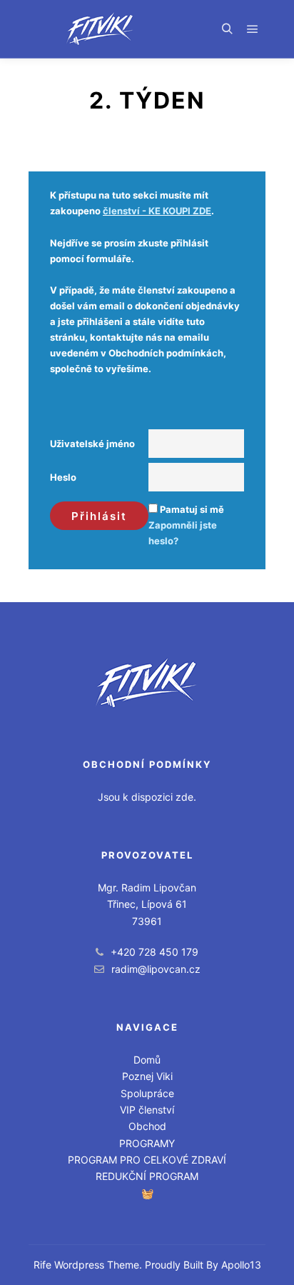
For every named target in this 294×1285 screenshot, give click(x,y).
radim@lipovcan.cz (156, 969)
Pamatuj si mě (192, 509)
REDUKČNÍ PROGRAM (147, 1176)
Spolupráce (147, 1093)
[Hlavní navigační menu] (252, 29)
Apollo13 (241, 1265)
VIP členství (147, 1110)
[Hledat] (227, 29)
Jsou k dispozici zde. (147, 797)
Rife (42, 1265)
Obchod (147, 1126)
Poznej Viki (147, 1076)
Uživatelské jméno (92, 443)
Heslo (63, 477)
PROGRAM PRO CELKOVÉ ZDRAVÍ (147, 1160)
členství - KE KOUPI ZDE (157, 210)
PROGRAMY (147, 1143)
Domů (147, 1060)
